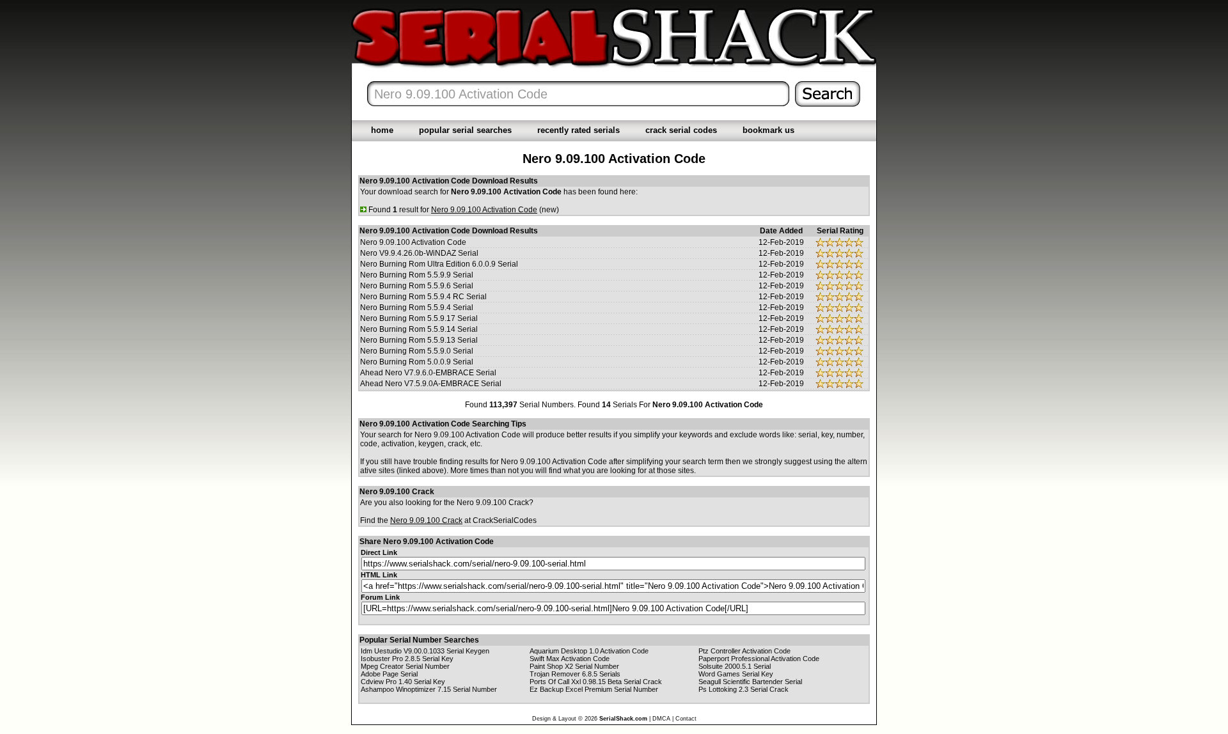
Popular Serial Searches (465, 130)
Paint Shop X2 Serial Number (574, 666)
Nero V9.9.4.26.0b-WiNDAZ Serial (419, 253)
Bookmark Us (768, 130)
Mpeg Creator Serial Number (405, 666)
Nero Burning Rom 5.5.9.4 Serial (416, 307)
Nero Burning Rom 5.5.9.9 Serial (416, 274)
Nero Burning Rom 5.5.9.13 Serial (419, 340)
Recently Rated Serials (578, 130)
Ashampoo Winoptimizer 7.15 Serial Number (429, 689)
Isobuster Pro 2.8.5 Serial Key (407, 658)
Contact (686, 718)
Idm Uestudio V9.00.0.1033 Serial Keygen (425, 651)
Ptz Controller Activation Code (744, 651)
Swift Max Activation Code (570, 658)
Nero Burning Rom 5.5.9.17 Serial (419, 318)
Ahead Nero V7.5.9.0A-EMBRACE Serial (430, 383)
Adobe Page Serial (389, 674)
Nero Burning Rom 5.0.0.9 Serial (416, 361)
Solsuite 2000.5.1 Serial (734, 666)
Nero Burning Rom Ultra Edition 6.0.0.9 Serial (439, 264)
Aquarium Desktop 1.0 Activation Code (589, 651)
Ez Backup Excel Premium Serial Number (594, 689)
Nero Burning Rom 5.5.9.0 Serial (416, 351)
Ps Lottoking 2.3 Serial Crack (743, 689)
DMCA (661, 718)
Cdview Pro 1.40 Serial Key (403, 681)
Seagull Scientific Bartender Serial (750, 681)
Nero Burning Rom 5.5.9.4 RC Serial (423, 296)
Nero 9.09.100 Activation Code (413, 242)
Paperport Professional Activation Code (758, 658)
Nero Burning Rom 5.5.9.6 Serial (416, 285)
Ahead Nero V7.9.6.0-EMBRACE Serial (428, 372)
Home (382, 130)
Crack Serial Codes (681, 130)
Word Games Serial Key (735, 674)
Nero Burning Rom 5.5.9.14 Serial (419, 329)
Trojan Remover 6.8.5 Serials (575, 674)
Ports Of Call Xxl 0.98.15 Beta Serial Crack (596, 681)
